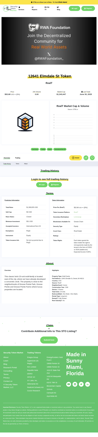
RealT (76, 212)
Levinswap (77, 217)
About (25, 163)
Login (75, 8)
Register (89, 8)
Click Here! (62, 2)
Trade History (7, 163)
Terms (17, 163)
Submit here (49, 340)
